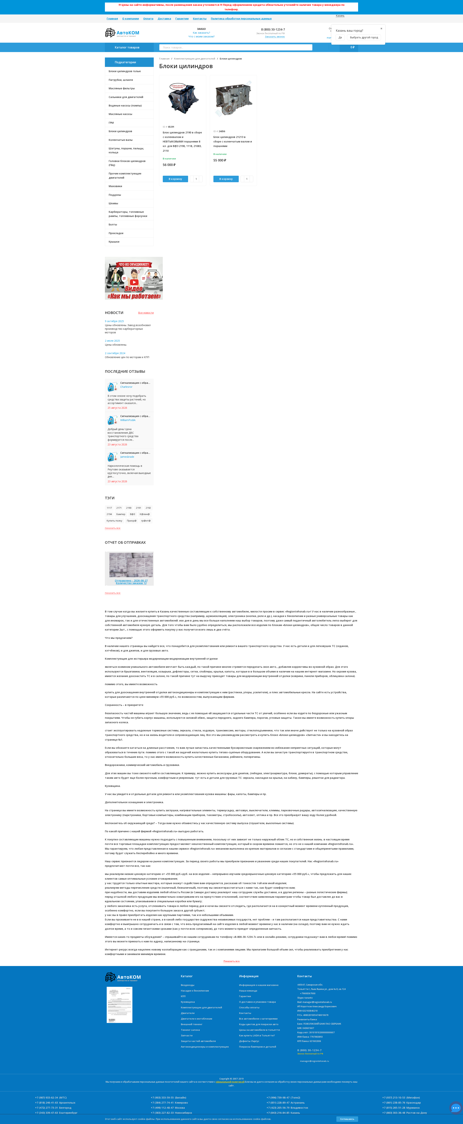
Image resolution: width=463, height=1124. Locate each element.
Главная (112, 18)
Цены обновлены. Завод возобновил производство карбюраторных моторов (128, 328)
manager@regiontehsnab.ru (314, 1061)
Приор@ (132, 520)
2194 (109, 514)
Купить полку (114, 520)
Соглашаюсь (347, 1119)
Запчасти (187, 1035)
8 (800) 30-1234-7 (272, 29)
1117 (109, 507)
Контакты (200, 18)
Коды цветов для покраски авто (258, 1024)
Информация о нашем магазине (259, 985)
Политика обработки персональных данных (241, 18)
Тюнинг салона (190, 1029)
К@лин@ (145, 514)
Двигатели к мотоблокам (196, 1018)
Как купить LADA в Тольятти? (257, 1035)
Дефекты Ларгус (249, 1041)
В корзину (175, 179)
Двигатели (188, 1013)
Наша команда (248, 990)
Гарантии (182, 18)
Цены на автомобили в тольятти (259, 1029)
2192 (148, 507)
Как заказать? (201, 32)
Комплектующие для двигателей (194, 58)
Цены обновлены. (116, 344)
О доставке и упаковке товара (257, 1001)
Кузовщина (188, 1001)
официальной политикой (230, 1081)
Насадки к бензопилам (195, 990)
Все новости (146, 312)
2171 (119, 507)
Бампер (120, 514)
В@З (132, 514)
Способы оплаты (249, 1007)
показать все (112, 528)
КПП (183, 996)
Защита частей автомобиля (198, 1041)
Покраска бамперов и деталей (257, 1046)
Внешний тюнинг (191, 1024)
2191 (138, 507)
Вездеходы (187, 985)
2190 (128, 507)
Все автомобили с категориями (258, 1018)
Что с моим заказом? (201, 36)
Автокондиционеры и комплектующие (205, 1046)
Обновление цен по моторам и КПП (127, 357)
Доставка (164, 18)
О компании (130, 18)
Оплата (148, 18)
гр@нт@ (146, 520)
